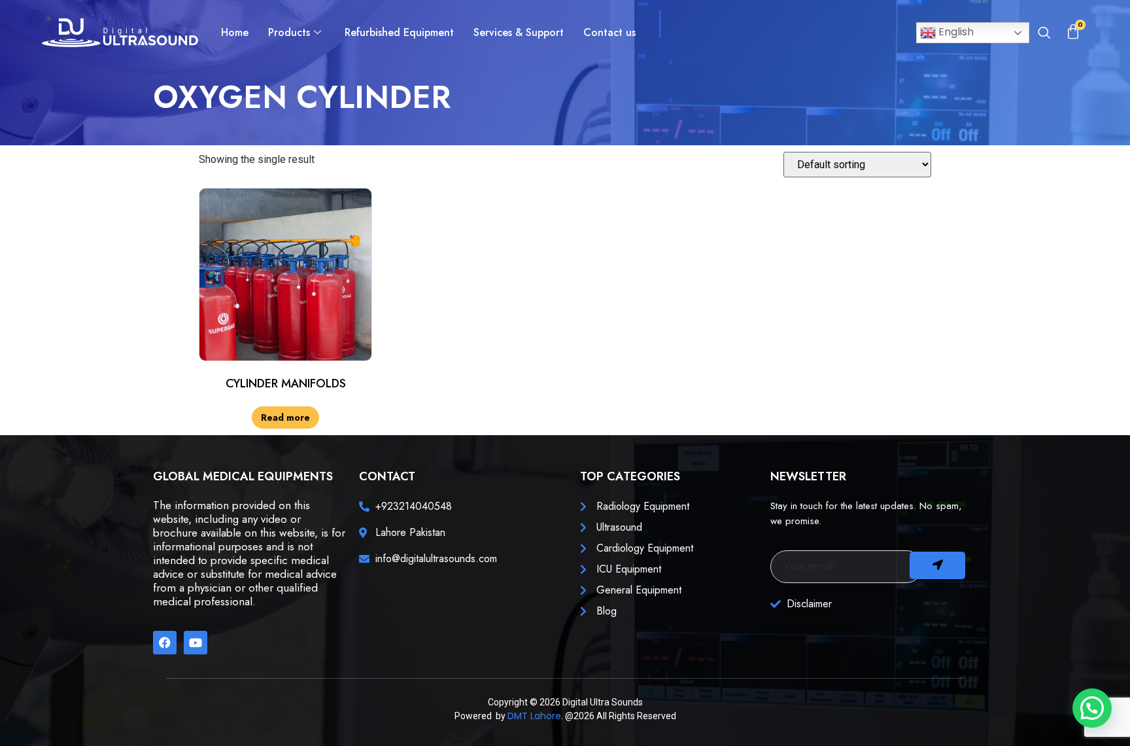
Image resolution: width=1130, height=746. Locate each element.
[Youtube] (195, 642)
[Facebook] (165, 642)
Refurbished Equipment (399, 32)
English (955, 31)
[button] (1044, 34)
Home (234, 32)
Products (289, 32)
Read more (285, 417)
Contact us (609, 32)
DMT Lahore (534, 715)
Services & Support (518, 32)
